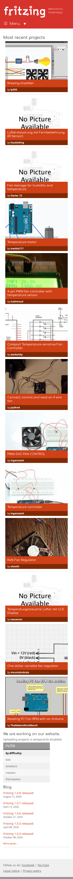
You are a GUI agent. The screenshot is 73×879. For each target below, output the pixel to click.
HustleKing (17, 142)
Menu (15, 24)
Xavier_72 (16, 195)
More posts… (10, 843)
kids (8, 759)
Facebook (28, 865)
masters (10, 772)
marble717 (17, 248)
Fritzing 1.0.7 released (18, 804)
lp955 (14, 89)
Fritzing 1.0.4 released (18, 835)
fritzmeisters (13, 779)
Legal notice (11, 871)
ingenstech (17, 460)
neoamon (16, 619)
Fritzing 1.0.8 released (18, 794)
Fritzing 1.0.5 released (18, 825)
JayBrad (15, 407)
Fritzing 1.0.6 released (18, 814)
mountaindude (20, 672)
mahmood (17, 301)
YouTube (43, 865)
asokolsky (17, 354)
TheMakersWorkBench (24, 725)
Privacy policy (32, 871)
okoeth (15, 566)
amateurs (11, 766)
